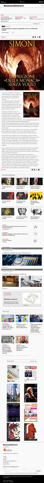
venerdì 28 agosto (5, 17)
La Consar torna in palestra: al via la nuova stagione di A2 (21, 326)
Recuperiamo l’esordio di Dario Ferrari (35, 203)
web (31, 323)
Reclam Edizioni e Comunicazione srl (10, 453)
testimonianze (5, 323)
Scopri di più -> (5, 267)
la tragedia (18, 344)
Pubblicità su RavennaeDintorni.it (9, 461)
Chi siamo (5, 457)
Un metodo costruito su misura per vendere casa (14, 274)
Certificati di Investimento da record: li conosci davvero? (16, 253)
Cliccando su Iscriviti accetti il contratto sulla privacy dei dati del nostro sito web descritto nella (21, 473)
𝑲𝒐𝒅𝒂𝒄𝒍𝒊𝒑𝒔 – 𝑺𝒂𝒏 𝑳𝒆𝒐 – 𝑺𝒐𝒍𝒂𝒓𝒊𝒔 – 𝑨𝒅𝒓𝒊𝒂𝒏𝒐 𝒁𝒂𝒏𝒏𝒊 (21, 18)
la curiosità (4, 344)
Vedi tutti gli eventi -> (4, 21)
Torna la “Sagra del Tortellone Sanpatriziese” (36, 18)
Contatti (4, 456)
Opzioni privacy (6, 464)
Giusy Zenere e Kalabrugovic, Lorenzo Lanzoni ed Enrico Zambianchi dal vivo (7, 19)
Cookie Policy (11, 481)
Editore (4, 459)
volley (17, 323)
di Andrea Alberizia (5, 229)
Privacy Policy (6, 462)
